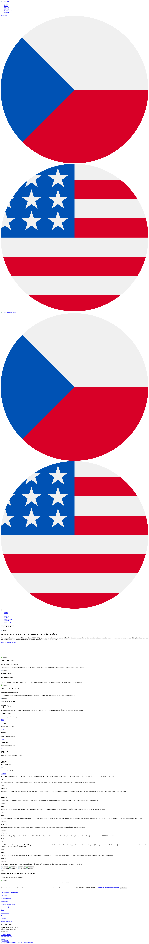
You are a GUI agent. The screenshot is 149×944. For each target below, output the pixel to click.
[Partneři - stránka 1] (1, 870)
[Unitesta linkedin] (30, 942)
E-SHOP (6, 12)
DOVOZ (6, 9)
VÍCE (2, 720)
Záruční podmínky (6, 898)
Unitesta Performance (6, 921)
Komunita (3, 918)
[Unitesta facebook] (5, 942)
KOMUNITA (8, 10)
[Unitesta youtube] (22, 942)
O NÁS (6, 6)
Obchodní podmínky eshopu (8, 904)
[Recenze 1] (1, 861)
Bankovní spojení (5, 907)
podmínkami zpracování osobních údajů (109, 887)
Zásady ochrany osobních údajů (9, 892)
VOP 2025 (4, 895)
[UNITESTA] (5, 1)
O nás (2, 910)
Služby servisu (5, 913)
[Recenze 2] (3, 861)
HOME (6, 4)
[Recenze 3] (5, 861)
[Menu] (1, 610)
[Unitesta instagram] (13, 942)
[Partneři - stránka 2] (3, 870)
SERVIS (6, 7)
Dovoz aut (3, 916)
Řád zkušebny (4, 901)
